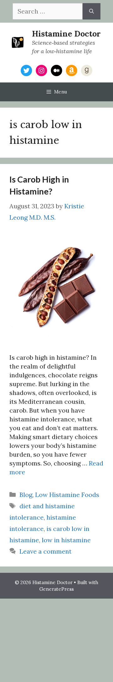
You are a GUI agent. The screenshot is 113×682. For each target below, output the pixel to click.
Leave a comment (45, 551)
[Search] (91, 11)
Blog (25, 495)
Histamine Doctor (66, 34)
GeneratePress (56, 589)
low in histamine (66, 540)
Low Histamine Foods (67, 495)
